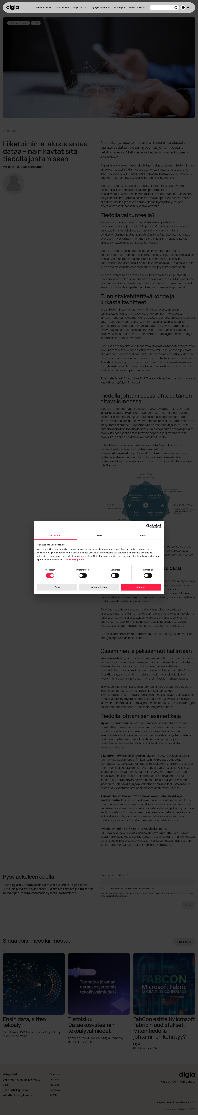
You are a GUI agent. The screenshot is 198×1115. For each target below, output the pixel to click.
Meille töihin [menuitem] (135, 7)
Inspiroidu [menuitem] (78, 7)
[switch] (83, 575)
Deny (57, 587)
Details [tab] (99, 535)
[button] (176, 8)
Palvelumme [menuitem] (42, 7)
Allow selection (99, 587)
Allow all (140, 587)
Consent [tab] (55, 535)
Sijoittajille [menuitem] (119, 7)
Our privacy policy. (74, 559)
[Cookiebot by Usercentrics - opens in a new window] (148, 526)
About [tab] (142, 535)
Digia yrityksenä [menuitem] (99, 7)
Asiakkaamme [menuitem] (62, 7)
